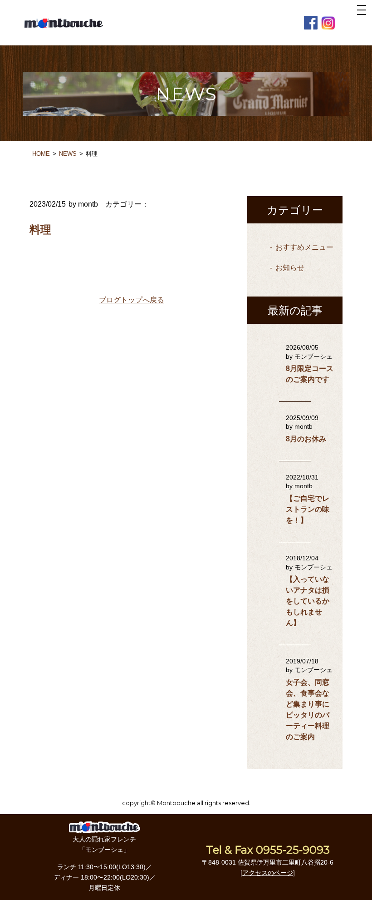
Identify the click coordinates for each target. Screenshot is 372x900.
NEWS (68, 153)
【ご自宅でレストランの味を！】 (307, 509)
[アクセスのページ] (267, 872)
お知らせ (289, 268)
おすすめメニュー (304, 247)
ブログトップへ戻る (131, 300)
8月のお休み (306, 439)
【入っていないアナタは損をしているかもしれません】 (307, 601)
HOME (41, 153)
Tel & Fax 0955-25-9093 (268, 849)
